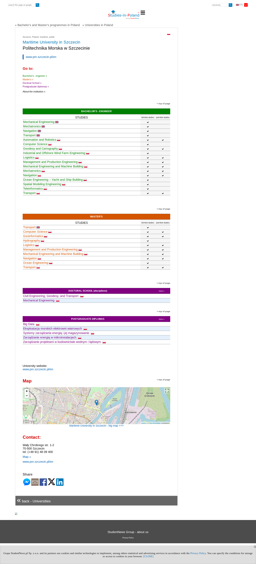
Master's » (28, 79)
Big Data (29, 324)
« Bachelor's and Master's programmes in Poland (47, 25)
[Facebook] (43, 485)
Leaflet (143, 423)
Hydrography (31, 240)
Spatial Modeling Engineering (42, 184)
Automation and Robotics (39, 139)
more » (161, 291)
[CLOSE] (148, 556)
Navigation (30, 130)
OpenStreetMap (154, 423)
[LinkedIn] (60, 485)
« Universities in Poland (97, 25)
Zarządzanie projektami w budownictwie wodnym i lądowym (62, 341)
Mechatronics (32, 126)
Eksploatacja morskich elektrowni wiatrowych (53, 328)
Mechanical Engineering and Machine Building (53, 166)
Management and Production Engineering (50, 162)
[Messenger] (26, 485)
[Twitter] (51, 484)
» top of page (163, 103)
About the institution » (34, 91)
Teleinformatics (33, 188)
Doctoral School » (32, 83)
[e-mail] (35, 485)
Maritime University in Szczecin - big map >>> (96, 425)
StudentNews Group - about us (128, 532)
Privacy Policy (198, 553)
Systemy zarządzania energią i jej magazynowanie (56, 333)
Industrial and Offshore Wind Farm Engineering (54, 153)
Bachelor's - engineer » (35, 76)
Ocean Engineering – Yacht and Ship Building (53, 179)
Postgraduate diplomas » (36, 86)
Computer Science (35, 144)
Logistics (29, 157)
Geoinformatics (33, 236)
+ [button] (27, 391)
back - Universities (34, 500)
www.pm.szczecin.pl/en (41, 57)
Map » (27, 456)
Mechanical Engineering (38, 122)
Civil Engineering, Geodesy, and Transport (51, 296)
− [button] (27, 396)
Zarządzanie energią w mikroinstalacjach (50, 337)
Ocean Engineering (35, 262)
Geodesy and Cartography (40, 148)
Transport (29, 135)
